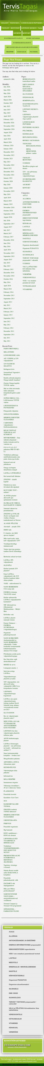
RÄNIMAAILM (28, 134)
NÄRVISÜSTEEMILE (30, 242)
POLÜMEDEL (34, 52)
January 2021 (8, 178)
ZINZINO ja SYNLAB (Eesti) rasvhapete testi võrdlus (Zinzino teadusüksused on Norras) (12, 517)
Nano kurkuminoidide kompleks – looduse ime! (12, 754)
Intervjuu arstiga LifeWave (9, 672)
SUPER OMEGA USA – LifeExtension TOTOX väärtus (12, 400)
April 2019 (7, 197)
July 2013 (7, 305)
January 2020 (8, 188)
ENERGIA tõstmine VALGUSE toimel (10, 593)
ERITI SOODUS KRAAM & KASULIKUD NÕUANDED (22, 47)
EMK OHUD (27, 207)
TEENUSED (15, 23)
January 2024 (8, 149)
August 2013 (8, 302)
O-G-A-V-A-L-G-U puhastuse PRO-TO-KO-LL (12, 449)
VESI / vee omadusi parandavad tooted (29, 282)
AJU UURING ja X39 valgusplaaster (11, 359)
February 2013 (8, 311)
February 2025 (8, 119)
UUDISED (26, 163)
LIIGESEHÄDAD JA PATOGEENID (11, 406)
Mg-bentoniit (8, 830)
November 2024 (9, 126)
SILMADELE (27, 251)
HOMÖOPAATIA (29, 100)
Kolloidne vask (9, 614)
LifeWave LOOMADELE (12, 473)
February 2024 (8, 145)
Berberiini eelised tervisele (12, 556)
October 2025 (8, 103)
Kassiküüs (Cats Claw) (11, 797)
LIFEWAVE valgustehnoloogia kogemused (10, 693)
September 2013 (9, 298)
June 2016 (7, 243)
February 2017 (8, 237)
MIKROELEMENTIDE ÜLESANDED (12, 418)
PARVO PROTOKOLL (11, 348)
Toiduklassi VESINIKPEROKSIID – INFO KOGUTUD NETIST (12, 849)
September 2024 (9, 129)
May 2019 (7, 194)
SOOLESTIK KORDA (11, 414)
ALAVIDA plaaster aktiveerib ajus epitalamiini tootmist (10, 497)
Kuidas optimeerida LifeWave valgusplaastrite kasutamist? (12, 599)
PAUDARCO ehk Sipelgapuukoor (9, 884)
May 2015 (7, 266)
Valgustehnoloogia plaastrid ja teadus (10, 677)
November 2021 (9, 175)
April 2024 (7, 139)
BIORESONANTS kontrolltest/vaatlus (29, 80)
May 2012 (7, 325)
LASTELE (26, 226)
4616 (5, 801)
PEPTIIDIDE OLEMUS (31, 127)
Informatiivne (8, 776)
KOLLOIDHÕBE (9, 779)
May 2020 (7, 184)
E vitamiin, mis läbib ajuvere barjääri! (11, 534)
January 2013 (8, 315)
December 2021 (9, 171)
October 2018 (8, 211)
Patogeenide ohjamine (11, 411)
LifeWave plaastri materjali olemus (9, 619)
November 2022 (9, 165)
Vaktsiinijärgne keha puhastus (10, 771)
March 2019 (8, 201)
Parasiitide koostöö (10, 794)
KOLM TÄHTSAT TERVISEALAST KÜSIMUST (10, 432)
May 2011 (7, 341)
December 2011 (9, 331)
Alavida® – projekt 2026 (12, 526)
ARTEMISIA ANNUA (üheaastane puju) (11, 763)
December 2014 (9, 272)
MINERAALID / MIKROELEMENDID (30, 234)
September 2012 (9, 318)
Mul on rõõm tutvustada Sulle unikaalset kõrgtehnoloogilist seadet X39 (12, 391)
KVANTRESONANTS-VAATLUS (13, 38)
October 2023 (8, 158)
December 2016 (9, 240)
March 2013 (8, 308)
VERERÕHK (27, 274)
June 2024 (7, 136)
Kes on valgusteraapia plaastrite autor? (11, 717)
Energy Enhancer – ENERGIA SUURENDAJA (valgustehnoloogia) (10, 626)
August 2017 (8, 227)
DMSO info (7, 530)
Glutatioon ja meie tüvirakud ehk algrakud (11, 486)
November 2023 (9, 155)
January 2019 (8, 204)
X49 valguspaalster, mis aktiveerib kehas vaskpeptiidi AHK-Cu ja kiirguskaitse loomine (12, 685)
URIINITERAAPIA (10, 820)
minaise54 (7, 79)
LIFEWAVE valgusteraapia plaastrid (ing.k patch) (30, 116)
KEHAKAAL (27, 223)
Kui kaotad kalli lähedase (12, 476)
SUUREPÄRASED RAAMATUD (22, 43)
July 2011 (7, 338)
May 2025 (7, 113)
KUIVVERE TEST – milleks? (11, 491)
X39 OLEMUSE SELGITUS (9, 365)
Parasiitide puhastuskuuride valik (11, 879)
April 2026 (7, 96)
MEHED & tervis (9, 665)
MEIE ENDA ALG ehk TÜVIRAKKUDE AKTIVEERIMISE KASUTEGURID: (11, 724)
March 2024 (8, 142)
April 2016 (7, 250)
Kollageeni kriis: (9, 369)
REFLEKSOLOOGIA (30, 137)
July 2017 (7, 230)
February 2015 (8, 269)
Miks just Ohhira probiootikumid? (9, 890)
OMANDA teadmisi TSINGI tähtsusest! (10, 810)
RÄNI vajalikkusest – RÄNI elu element (11, 834)
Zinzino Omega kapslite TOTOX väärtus (11, 384)
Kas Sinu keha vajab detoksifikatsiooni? (10, 660)
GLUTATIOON (9, 713)
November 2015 (9, 253)
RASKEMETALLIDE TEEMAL (11, 805)
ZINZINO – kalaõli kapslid (10, 480)
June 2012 (7, 321)
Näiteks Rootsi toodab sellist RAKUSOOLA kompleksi (11, 872)
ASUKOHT (17, 33)
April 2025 (7, 116)
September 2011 (9, 334)
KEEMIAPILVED (10, 767)
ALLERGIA (27, 198)
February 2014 (8, 292)
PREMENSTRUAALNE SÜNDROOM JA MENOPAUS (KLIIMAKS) (12, 858)
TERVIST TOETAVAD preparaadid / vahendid (30, 259)
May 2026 (7, 93)
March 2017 (8, 233)
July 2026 (7, 87)
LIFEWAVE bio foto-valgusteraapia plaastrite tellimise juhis (11, 733)
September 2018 (9, 214)
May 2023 (7, 162)
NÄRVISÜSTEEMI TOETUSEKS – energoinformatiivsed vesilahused (11, 897)
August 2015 (8, 259)
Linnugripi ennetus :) (11, 668)
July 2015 (7, 263)
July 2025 (7, 106)
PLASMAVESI (9, 791)
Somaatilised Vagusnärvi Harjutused (12, 373)
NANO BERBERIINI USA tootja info (11, 588)
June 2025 (7, 110)
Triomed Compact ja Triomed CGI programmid (12, 904)
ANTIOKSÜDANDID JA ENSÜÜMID (31, 203)
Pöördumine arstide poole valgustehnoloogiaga (12, 655)
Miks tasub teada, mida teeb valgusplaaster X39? (12, 539)
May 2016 (7, 246)
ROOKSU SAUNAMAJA (33, 38)
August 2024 (8, 132)
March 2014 (8, 289)
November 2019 (9, 191)
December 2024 (9, 122)
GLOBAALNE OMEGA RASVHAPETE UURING (12, 504)
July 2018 (7, 220)
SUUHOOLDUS (28, 255)
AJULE (25, 195)
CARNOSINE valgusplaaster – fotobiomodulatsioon (10, 425)
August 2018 (8, 217)
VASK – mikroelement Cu (12, 583)
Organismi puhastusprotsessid (10, 634)
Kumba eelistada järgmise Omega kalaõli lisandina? (12, 379)
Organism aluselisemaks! (31, 245)
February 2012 (8, 328)
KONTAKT (27, 33)
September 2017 (9, 224)
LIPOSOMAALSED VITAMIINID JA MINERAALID (10, 840)
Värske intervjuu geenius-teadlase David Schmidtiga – (12, 551)
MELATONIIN (9, 352)
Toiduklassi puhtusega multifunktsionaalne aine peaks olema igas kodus (12, 457)
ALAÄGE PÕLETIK (11, 523)
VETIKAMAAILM (29, 286)
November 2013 (9, 295)
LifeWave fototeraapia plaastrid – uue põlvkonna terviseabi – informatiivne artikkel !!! (12, 747)
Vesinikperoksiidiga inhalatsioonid (10, 545)
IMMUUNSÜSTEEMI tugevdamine (30, 219)
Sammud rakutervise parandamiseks (10, 509)
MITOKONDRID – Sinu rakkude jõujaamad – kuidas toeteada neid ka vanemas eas (12, 441)
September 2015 (9, 256)
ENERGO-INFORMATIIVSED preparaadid (29, 212)
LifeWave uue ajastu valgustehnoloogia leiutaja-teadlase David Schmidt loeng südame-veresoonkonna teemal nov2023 (11, 704)
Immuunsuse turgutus (11, 782)
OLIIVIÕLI (8, 565)
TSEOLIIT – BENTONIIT (11, 28)
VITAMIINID (27, 289)
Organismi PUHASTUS (31, 248)
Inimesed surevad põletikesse (9, 463)
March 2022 (8, 168)
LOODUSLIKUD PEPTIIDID (32, 23)
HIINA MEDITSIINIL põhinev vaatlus (31, 151)
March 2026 (8, 100)
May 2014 (7, 282)
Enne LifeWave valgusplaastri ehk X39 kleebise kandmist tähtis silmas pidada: (11, 577)
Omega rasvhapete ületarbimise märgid (10, 468)
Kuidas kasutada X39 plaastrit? (11, 569)
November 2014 (9, 276)
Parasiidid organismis (11, 827)
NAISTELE (27, 238)
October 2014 (8, 279)
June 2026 (7, 90)
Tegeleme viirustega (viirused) (10, 866)
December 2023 (9, 152)
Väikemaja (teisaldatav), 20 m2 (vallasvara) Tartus (12, 787)
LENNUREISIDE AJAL (12, 355)
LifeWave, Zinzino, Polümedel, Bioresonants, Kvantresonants (22, 10)
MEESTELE (27, 230)
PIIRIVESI (7, 823)
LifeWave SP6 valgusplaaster (8, 561)
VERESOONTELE (29, 277)
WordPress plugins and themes (30, 167)
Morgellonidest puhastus (12, 758)
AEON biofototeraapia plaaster (11, 739)
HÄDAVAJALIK (21, 52)
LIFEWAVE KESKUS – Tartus (31, 28)
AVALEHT (4, 23)
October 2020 (8, 181)
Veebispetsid (35, 1064)
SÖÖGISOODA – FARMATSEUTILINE (11, 910)
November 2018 (9, 207)
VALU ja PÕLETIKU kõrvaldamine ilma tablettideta (30, 269)
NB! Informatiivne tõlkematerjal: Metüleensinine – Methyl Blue (12, 608)
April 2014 (7, 285)
